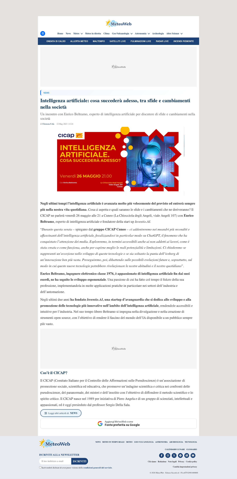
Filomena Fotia (48, 123)
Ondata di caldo (55, 41)
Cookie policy (191, 461)
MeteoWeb (160, 472)
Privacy (181, 461)
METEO (129, 442)
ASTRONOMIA (161, 442)
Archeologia (158, 33)
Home (60, 33)
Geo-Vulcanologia (120, 33)
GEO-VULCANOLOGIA (144, 442)
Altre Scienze (172, 33)
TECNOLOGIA (191, 442)
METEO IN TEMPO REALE (113, 442)
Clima (106, 33)
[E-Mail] (193, 455)
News (68, 33)
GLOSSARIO (191, 449)
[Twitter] (174, 455)
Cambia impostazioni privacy (185, 466)
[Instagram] (167, 455)
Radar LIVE (162, 41)
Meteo (76, 33)
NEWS (46, 92)
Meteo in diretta (93, 33)
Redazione (162, 461)
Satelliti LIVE (118, 41)
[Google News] (186, 455)
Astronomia (140, 33)
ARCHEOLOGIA (176, 442)
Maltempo (99, 41)
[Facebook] (161, 455)
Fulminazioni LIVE (141, 41)
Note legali (172, 461)
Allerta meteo (79, 41)
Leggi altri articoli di (62, 413)
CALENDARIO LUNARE (175, 449)
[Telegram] (180, 455)
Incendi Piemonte (183, 41)
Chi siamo (152, 461)
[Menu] (42, 33)
